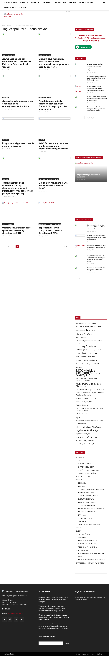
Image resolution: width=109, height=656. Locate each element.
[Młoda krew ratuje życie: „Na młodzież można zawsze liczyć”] (54, 168)
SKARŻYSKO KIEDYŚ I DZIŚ (87, 544)
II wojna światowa (81, 337)
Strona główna (6, 26)
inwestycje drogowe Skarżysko (94, 350)
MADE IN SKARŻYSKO (83, 477)
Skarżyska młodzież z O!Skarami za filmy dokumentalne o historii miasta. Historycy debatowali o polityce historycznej (18, 188)
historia (90, 330)
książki (89, 364)
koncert (92, 356)
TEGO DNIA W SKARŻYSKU (87, 547)
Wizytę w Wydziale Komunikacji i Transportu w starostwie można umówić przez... (96, 237)
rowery (95, 414)
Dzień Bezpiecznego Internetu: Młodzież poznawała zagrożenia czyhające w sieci (54, 146)
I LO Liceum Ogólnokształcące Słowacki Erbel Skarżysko (89, 342)
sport (79, 417)
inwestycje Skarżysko (87, 353)
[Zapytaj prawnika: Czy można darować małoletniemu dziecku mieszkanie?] (80, 228)
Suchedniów (81, 424)
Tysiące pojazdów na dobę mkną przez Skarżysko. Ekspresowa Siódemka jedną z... (96, 78)
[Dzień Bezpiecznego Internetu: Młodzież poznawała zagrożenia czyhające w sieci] (54, 129)
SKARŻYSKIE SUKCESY (86, 467)
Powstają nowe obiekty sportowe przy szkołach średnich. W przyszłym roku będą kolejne (53, 105)
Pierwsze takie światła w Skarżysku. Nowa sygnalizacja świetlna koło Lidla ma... (96, 109)
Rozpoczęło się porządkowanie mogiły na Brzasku (18, 144)
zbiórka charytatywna (85, 440)
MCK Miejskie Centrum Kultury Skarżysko (88, 372)
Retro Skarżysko (87, 414)
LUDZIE (72, 2)
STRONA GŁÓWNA (10, 2)
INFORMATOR (59, 2)
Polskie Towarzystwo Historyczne (92, 489)
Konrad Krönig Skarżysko (86, 360)
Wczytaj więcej (90, 118)
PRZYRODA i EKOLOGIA (86, 512)
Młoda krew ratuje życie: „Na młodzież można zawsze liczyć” (53, 185)
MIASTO (34, 2)
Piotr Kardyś (79, 398)
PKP (95, 398)
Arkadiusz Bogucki (81, 323)
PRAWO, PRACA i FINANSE (87, 502)
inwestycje (80, 349)
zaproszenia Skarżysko (87, 437)
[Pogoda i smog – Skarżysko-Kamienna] (91, 172)
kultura (96, 363)
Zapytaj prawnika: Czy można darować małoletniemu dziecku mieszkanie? (96, 227)
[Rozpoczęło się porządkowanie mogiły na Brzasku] (18, 129)
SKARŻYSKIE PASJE (84, 464)
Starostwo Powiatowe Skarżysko (89, 420)
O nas (78, 654)
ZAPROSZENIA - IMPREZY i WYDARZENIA (50, 224)
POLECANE (80, 528)
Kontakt (93, 654)
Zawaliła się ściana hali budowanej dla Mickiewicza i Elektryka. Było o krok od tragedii (16, 63)
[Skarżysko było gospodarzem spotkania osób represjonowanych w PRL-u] (18, 87)
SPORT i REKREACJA (8, 224)
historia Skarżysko (84, 334)
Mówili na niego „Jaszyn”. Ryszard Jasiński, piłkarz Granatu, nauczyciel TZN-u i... (96, 88)
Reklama (99, 654)
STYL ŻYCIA (82, 521)
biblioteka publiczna (93, 327)
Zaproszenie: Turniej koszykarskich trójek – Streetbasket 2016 (50, 230)
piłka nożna (88, 398)
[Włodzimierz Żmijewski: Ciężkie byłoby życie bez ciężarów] (80, 270)
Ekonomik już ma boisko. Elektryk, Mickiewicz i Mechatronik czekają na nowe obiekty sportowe (54, 63)
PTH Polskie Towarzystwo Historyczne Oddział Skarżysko (89, 409)
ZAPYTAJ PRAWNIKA (87, 505)
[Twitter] (22, 619)
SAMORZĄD (82, 515)
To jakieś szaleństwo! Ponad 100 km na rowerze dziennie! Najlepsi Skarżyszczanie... (97, 98)
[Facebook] (4, 619)
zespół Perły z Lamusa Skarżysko (85, 444)
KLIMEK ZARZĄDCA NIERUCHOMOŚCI (91, 560)
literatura (79, 367)
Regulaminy (85, 654)
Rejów (78, 414)
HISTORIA (5, 97)
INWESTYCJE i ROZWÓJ (9, 55)
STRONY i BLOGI (82, 550)
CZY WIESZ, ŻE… (84, 537)
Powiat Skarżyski (82, 405)
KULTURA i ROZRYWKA (86, 499)
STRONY (23, 2)
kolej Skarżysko (81, 357)
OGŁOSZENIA (47, 2)
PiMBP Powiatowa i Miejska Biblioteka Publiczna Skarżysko (90, 394)
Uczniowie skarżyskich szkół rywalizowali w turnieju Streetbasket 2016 (16, 230)
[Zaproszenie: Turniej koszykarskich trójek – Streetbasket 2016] (54, 213)
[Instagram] (10, 619)
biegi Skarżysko (80, 330)
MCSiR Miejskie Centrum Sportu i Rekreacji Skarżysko (87, 379)
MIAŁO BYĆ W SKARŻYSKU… (88, 541)
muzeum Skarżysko (85, 389)
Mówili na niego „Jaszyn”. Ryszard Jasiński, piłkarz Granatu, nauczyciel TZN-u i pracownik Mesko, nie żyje (54, 617)
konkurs (100, 357)
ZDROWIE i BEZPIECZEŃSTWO (89, 525)
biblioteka (80, 327)
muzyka (100, 389)
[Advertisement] (68, 17)
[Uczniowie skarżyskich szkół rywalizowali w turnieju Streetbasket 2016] (18, 213)
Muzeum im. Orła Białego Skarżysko (88, 385)
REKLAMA (22, 8)
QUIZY (78, 531)
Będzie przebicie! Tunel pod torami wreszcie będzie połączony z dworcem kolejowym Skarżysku (53, 599)
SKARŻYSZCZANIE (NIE (86, 470)
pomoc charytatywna (84, 402)
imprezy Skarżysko (86, 346)
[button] (104, 3)
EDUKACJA (41, 139)
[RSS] (16, 619)
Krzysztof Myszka (81, 364)
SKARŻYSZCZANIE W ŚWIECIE (88, 473)
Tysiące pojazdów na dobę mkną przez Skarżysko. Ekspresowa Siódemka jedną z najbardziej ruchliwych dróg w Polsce (53, 608)
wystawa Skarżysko (83, 434)
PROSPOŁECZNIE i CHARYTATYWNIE (48, 179)
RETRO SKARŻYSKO (86, 2)
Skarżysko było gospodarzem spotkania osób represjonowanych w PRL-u (17, 104)
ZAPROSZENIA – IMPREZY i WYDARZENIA (90, 563)
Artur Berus (92, 323)
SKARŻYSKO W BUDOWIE (89, 496)
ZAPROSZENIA (9, 8)
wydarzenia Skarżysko (88, 430)
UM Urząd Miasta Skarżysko (88, 427)
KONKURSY (80, 457)
